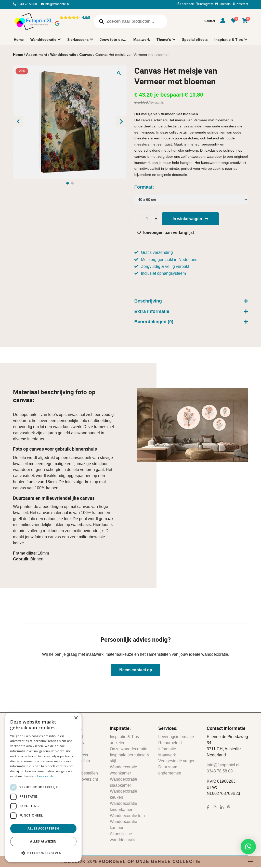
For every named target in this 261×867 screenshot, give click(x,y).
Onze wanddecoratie (128, 749)
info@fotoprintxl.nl (57, 4)
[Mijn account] (222, 21)
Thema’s (163, 39)
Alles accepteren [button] (43, 828)
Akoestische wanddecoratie (123, 837)
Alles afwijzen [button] (43, 841)
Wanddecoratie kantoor (123, 824)
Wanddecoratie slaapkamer (123, 782)
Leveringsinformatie (176, 736)
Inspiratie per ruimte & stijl (129, 758)
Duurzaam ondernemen (169, 770)
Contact (209, 20)
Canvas (85, 54)
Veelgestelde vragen (176, 761)
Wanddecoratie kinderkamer (123, 806)
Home (19, 39)
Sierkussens (78, 39)
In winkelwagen (187, 219)
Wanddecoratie (43, 39)
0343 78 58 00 (26, 4)
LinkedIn (224, 4)
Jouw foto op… (113, 39)
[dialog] (43, 787)
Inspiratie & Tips (228, 39)
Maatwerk (141, 39)
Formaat (143, 187)
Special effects (195, 39)
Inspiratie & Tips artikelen (124, 739)
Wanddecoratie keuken (123, 794)
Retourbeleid (170, 743)
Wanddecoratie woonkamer (123, 770)
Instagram (206, 4)
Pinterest (241, 4)
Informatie (167, 749)
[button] (119, 72)
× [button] (76, 718)
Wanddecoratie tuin (127, 815)
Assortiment (36, 54)
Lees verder (46, 776)
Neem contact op (135, 670)
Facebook (186, 4)
